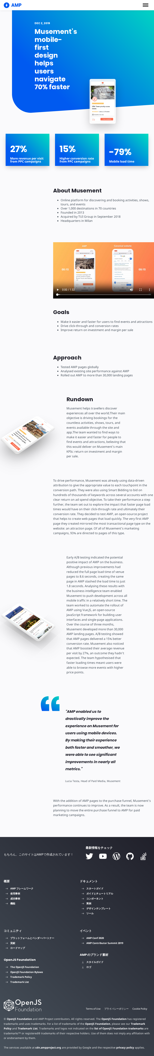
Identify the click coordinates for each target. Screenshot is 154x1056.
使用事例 (15, 893)
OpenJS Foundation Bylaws (26, 972)
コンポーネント (94, 898)
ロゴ (88, 967)
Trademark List (19, 982)
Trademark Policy (21, 977)
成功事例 (15, 898)
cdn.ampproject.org (48, 1047)
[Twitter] (89, 856)
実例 (88, 903)
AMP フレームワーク (21, 888)
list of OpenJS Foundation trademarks (118, 1028)
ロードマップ (17, 948)
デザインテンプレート (98, 908)
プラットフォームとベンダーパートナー (32, 938)
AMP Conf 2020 (95, 938)
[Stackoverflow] (143, 856)
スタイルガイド (94, 962)
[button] (145, 5)
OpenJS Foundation (19, 1019)
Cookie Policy (139, 1008)
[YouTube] (103, 856)
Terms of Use (93, 1008)
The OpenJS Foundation (24, 967)
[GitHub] (130, 856)
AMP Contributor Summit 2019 (104, 943)
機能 (12, 903)
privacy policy (125, 1047)
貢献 (12, 943)
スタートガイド (94, 888)
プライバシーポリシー (116, 1008)
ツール (90, 913)
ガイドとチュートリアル (99, 893)
